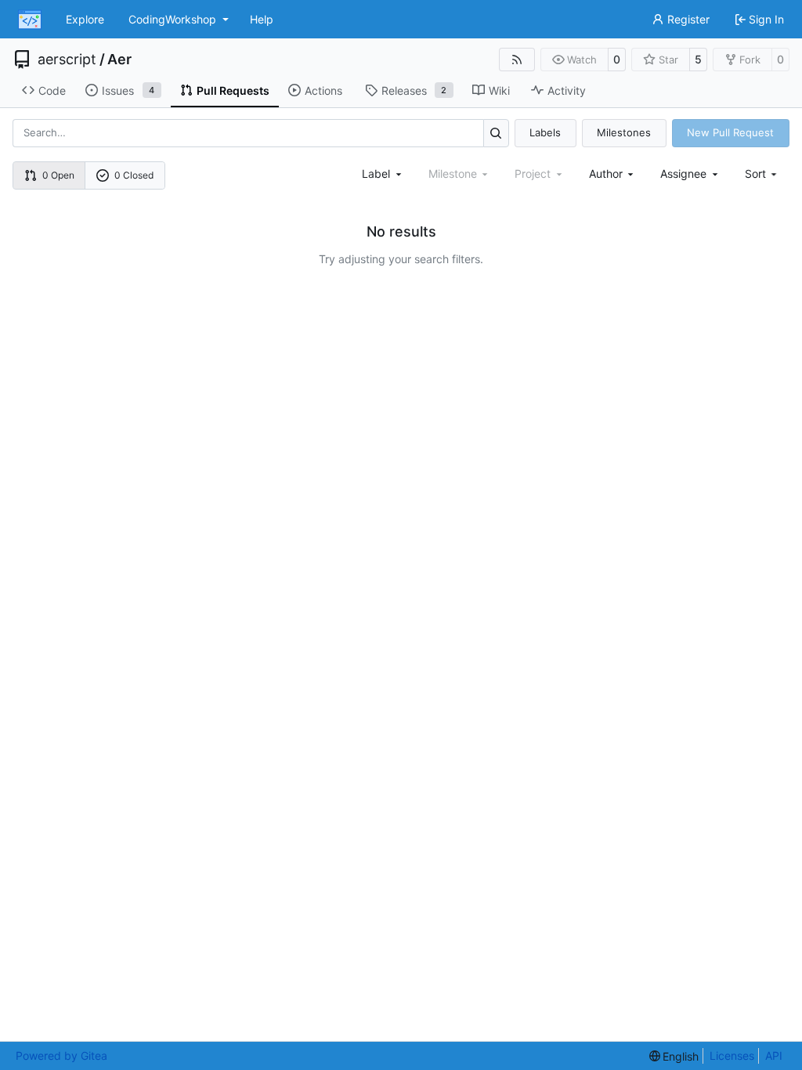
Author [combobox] (606, 173)
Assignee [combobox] (683, 173)
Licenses (732, 1055)
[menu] (762, 173)
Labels (545, 132)
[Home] (30, 19)
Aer (119, 59)
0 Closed (134, 175)
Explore (85, 19)
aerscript (67, 59)
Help (261, 19)
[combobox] (383, 173)
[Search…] (496, 132)
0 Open (58, 175)
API (773, 1055)
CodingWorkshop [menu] (172, 19)
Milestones (624, 132)
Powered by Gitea (61, 1055)
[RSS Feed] (517, 59)
